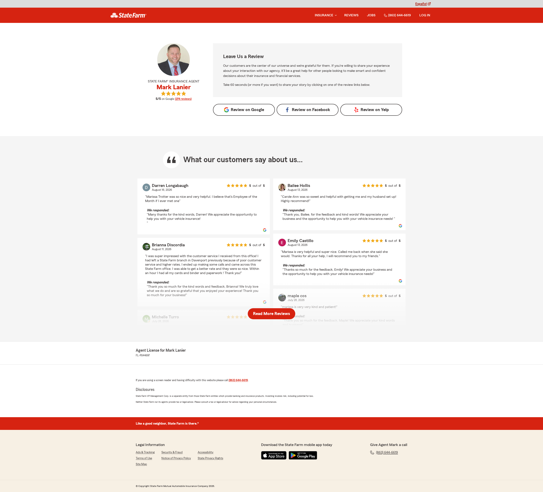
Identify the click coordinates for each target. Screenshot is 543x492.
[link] (128, 15)
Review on (247, 110)
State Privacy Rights (210, 458)
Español (421, 4)
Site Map (141, 464)
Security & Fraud (172, 452)
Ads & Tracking (145, 452)
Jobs (371, 15)
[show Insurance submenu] (335, 15)
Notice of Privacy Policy (176, 458)
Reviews (351, 15)
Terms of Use (144, 458)
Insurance (324, 15)
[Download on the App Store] (274, 455)
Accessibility (205, 452)
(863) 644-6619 (399, 15)
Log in (424, 15)
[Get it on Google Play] (303, 455)
